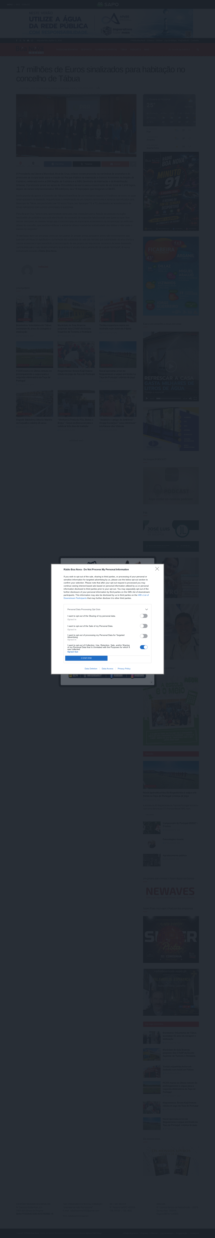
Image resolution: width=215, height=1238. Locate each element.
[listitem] (107, 609)
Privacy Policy (124, 668)
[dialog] (107, 619)
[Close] (158, 569)
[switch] (144, 616)
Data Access (107, 668)
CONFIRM (86, 658)
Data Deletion (91, 668)
